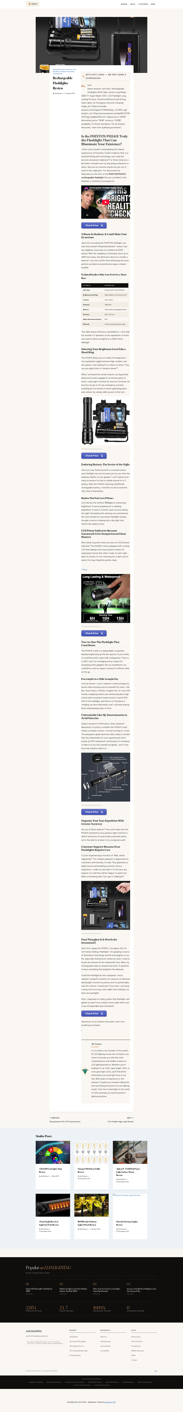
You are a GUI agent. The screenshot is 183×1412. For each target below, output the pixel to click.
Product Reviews (67, 71)
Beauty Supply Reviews (145, 1382)
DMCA (133, 1355)
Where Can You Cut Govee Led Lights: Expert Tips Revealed (106, 1290)
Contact (134, 1360)
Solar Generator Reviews (54, 1382)
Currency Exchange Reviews (82, 1385)
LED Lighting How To (77, 1346)
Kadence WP (110, 1402)
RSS (155, 1371)
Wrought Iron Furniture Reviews (74, 1382)
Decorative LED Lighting (62, 69)
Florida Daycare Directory (102, 1385)
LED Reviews (74, 1337)
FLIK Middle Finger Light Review (121, 1120)
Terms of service (136, 1341)
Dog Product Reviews (112, 1382)
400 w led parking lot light (79, 1351)
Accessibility (105, 1351)
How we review (105, 1346)
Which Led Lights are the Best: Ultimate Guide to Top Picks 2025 (73, 1290)
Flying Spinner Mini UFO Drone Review (64, 1120)
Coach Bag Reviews (128, 1382)
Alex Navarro (59, 93)
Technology (58, 74)
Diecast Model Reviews (95, 1382)
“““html (84, 570)
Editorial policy (106, 1341)
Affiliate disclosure (137, 1351)
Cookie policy (136, 1346)
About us (104, 1337)
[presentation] (53, 1152)
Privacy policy (136, 1337)
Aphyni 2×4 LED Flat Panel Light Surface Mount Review (127, 1171)
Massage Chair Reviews (36, 1382)
